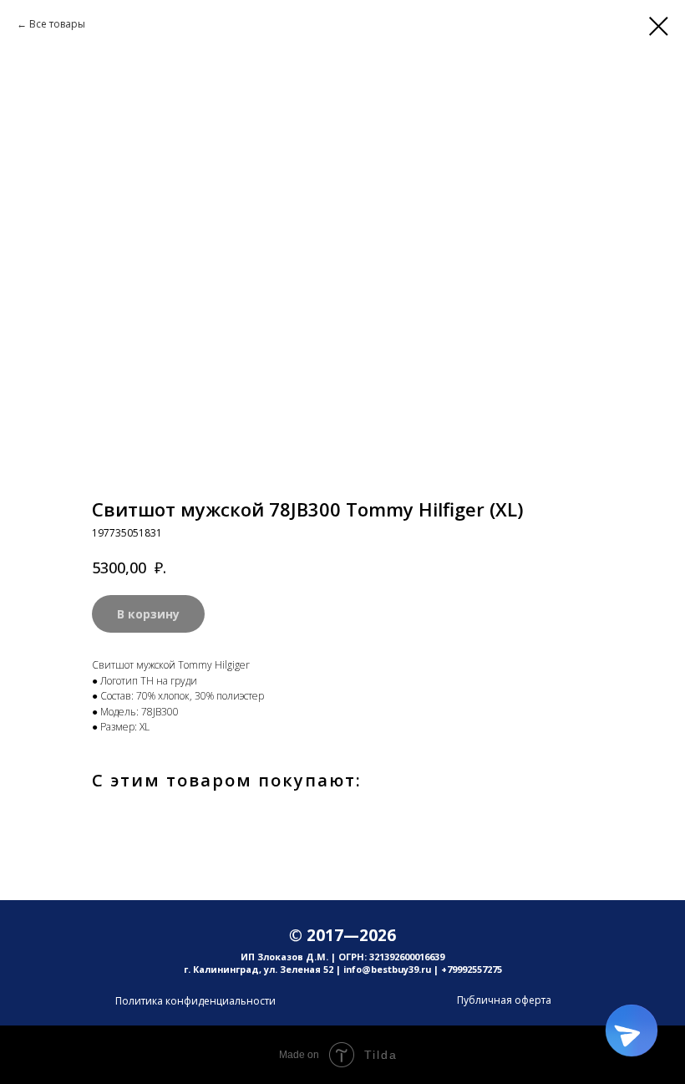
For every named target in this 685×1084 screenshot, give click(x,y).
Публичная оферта (504, 1000)
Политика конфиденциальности (195, 1001)
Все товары (57, 24)
